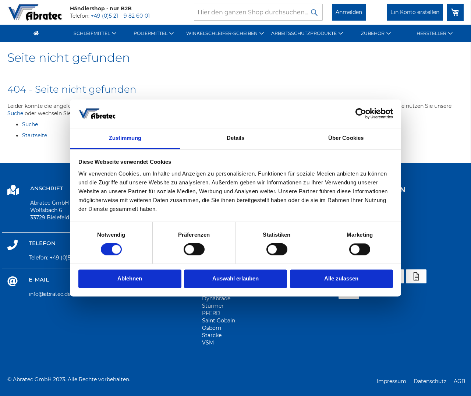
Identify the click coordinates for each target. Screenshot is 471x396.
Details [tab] (236, 138)
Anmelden (349, 12)
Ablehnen (129, 278)
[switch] (194, 250)
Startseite (34, 135)
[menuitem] (95, 33)
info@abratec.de (50, 294)
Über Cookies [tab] (346, 138)
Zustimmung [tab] (125, 138)
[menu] (235, 33)
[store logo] (35, 12)
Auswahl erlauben (235, 278)
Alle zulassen (341, 278)
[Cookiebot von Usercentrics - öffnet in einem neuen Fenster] (361, 113)
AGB (459, 381)
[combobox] (258, 12)
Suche (15, 113)
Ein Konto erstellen (414, 12)
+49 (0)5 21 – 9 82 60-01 (120, 16)
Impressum (391, 381)
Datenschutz (430, 381)
